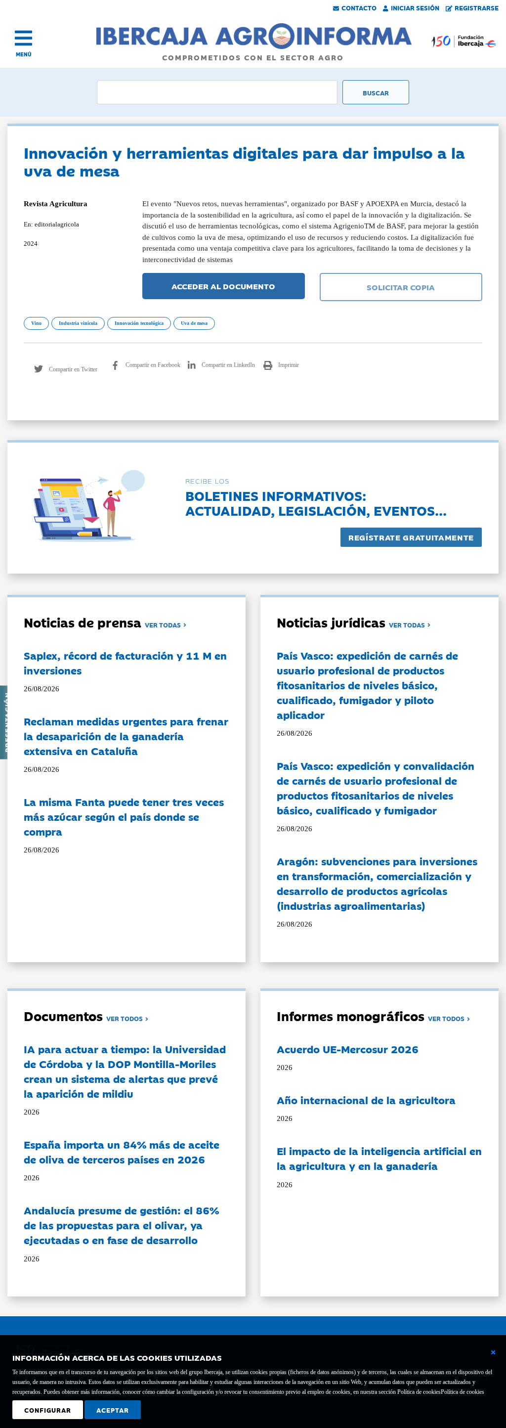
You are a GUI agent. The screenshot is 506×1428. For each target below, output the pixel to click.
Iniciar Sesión (415, 7)
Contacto (359, 7)
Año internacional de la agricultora (366, 1099)
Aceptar (112, 1409)
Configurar (47, 1409)
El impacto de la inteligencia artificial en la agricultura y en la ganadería (379, 1158)
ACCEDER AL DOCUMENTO (223, 285)
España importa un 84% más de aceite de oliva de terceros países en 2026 (121, 1151)
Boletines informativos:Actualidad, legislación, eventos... (316, 502)
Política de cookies (462, 1391)
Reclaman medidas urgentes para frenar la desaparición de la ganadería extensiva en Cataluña (126, 736)
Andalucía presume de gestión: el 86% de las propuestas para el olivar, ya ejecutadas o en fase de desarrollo (121, 1225)
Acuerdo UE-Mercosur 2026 (348, 1048)
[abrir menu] (23, 38)
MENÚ (24, 54)
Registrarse (477, 7)
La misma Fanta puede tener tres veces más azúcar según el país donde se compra (124, 816)
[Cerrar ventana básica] (493, 1352)
